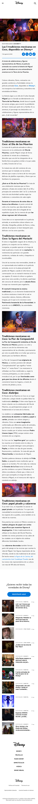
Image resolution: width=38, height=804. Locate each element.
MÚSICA (19, 766)
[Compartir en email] (30, 54)
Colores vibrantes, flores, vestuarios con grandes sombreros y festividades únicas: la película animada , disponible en (18, 85)
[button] (2, 3)
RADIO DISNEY (19, 759)
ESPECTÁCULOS (19, 763)
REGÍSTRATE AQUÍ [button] (19, 594)
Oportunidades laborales (10, 790)
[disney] (19, 744)
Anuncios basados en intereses (26, 790)
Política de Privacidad (14, 785)
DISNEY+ (19, 751)
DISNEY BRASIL (19, 770)
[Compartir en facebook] (23, 54)
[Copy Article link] (34, 54)
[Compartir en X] (27, 54)
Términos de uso (25, 785)
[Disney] (19, 3)
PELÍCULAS (19, 755)
